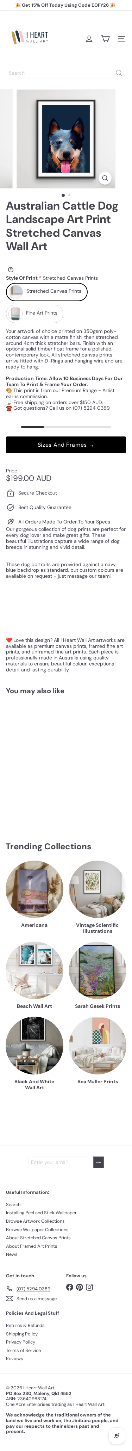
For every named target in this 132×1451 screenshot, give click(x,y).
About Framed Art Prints (31, 1246)
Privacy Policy (20, 1342)
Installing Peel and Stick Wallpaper (41, 1213)
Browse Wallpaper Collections (37, 1230)
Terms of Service (23, 1350)
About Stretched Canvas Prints (38, 1238)
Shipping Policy (22, 1334)
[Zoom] (105, 178)
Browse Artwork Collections (35, 1221)
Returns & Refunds (25, 1325)
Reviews (14, 1359)
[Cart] (105, 39)
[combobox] (66, 73)
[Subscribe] (98, 1162)
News (12, 1254)
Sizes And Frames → (66, 444)
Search (13, 1205)
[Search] (119, 73)
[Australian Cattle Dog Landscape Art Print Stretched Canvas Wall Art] (50, 758)
